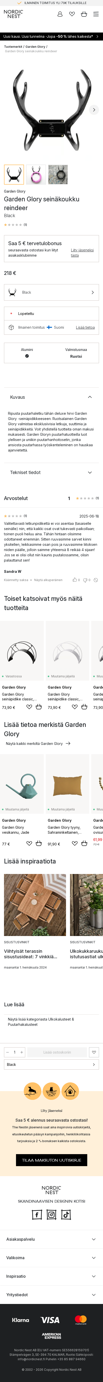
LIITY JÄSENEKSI (41, 3)
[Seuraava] (94, 110)
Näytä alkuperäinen (48, 580)
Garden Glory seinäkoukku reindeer (31, 51)
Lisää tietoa (85, 327)
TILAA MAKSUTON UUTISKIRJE (51, 1160)
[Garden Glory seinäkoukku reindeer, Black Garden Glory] (51, 109)
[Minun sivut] (60, 14)
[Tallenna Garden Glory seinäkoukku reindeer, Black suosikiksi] (94, 1052)
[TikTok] (66, 1214)
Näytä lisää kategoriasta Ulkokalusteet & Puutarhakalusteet (41, 1022)
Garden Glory (35, 47)
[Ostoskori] (84, 14)
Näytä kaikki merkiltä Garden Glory (34, 743)
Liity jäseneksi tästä (82, 252)
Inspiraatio (16, 1276)
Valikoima (15, 1257)
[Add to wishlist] (29, 707)
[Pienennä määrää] (7, 1052)
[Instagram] (51, 1214)
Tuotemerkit (13, 47)
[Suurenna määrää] (21, 1052)
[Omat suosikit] (72, 14)
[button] (15, 225)
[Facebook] (37, 1214)
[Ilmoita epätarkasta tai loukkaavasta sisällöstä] (95, 580)
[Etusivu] (13, 14)
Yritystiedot (17, 1294)
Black (11, 1064)
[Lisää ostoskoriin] (39, 707)
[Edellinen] (9, 110)
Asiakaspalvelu (20, 1239)
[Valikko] (96, 14)
